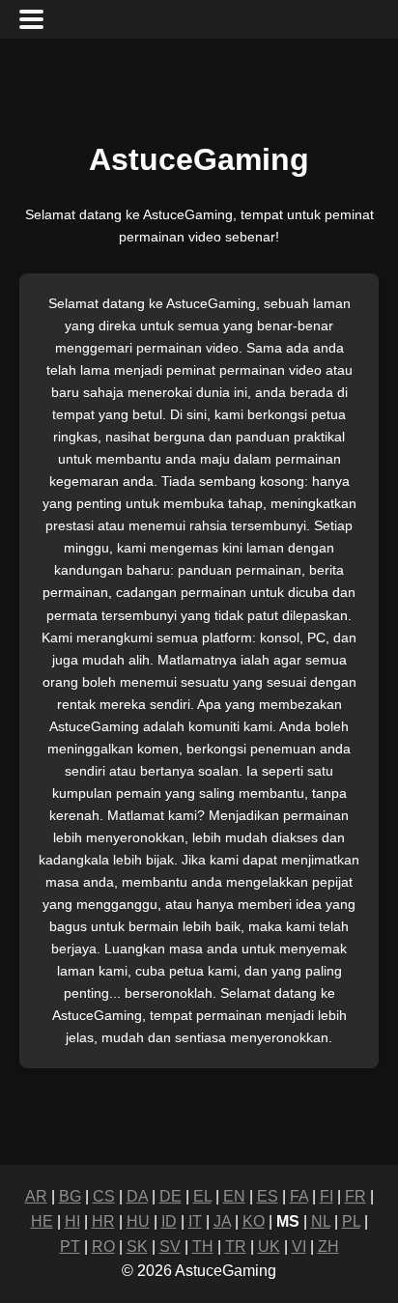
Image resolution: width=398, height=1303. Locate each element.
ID (169, 1221)
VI (299, 1246)
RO (103, 1246)
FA (299, 1196)
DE (170, 1196)
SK (137, 1246)
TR (235, 1246)
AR (36, 1196)
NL (320, 1221)
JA (222, 1221)
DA (137, 1196)
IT (195, 1221)
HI (72, 1221)
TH (202, 1246)
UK (269, 1246)
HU (138, 1221)
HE (42, 1221)
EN (234, 1196)
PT (70, 1246)
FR (355, 1196)
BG (70, 1196)
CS (104, 1196)
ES (267, 1196)
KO (253, 1221)
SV (170, 1246)
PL (351, 1221)
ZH (328, 1246)
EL (202, 1196)
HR (103, 1221)
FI (326, 1196)
